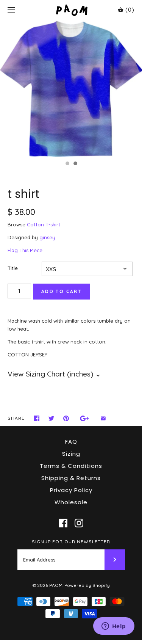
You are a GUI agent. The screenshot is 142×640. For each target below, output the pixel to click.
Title (13, 268)
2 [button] (75, 164)
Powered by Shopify (87, 585)
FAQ (71, 441)
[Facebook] (63, 523)
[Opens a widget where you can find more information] (113, 626)
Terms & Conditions (71, 466)
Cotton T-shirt (43, 224)
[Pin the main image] (66, 418)
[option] (71, 88)
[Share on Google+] (84, 418)
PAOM (55, 585)
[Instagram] (79, 523)
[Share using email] (103, 418)
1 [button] (67, 164)
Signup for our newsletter (71, 541)
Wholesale (71, 502)
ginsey (47, 237)
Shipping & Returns (71, 478)
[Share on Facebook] (36, 418)
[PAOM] (71, 10)
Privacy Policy (71, 490)
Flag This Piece (25, 250)
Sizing (71, 454)
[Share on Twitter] (51, 418)
